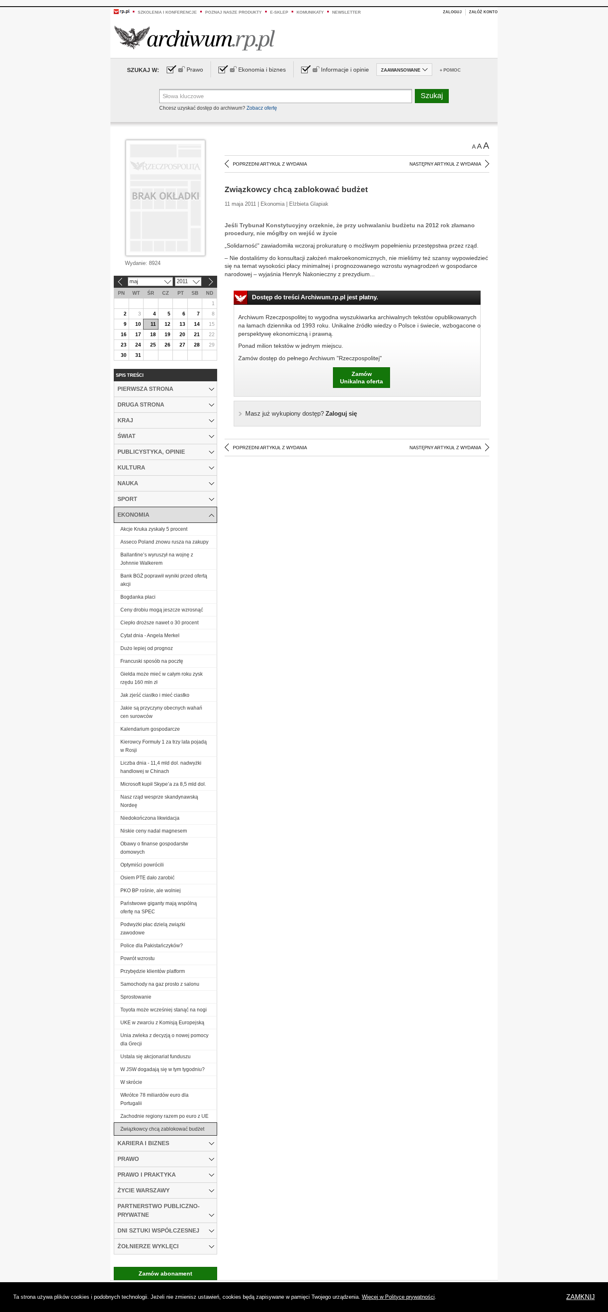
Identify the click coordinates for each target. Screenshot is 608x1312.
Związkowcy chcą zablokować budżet (162, 1129)
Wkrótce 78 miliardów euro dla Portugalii (154, 1099)
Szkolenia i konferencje (167, 12)
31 (138, 355)
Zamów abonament (165, 1273)
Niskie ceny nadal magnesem (153, 831)
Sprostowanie (135, 997)
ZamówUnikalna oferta (361, 378)
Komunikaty (310, 12)
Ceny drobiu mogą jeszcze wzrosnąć (161, 610)
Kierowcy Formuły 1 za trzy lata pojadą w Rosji (163, 746)
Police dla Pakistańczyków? (151, 945)
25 (153, 345)
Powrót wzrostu (137, 958)
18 (153, 334)
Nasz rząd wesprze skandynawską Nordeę (159, 801)
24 (138, 345)
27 (182, 345)
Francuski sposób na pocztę (151, 661)
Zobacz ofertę (262, 108)
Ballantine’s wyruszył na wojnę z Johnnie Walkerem (156, 559)
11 (153, 324)
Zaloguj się (301, 413)
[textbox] (285, 96)
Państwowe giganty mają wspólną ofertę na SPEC (158, 907)
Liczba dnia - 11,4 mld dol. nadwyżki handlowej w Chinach (160, 767)
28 (197, 345)
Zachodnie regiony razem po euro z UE (164, 1116)
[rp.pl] (121, 11)
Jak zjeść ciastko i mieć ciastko (154, 695)
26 (167, 345)
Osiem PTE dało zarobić (147, 878)
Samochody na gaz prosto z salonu (159, 984)
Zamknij (580, 1296)
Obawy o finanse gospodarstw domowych (154, 848)
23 (124, 345)
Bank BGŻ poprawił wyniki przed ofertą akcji (163, 580)
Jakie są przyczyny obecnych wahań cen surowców (161, 712)
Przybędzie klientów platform (152, 971)
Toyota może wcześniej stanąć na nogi (163, 1010)
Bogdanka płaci (138, 597)
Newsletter (346, 12)
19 (167, 334)
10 (138, 324)
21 (197, 334)
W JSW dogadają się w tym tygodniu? (162, 1069)
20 (182, 334)
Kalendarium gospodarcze (150, 729)
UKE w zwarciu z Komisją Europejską (162, 1023)
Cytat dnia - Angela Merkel (150, 635)
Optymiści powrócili (142, 865)
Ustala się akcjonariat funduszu (155, 1056)
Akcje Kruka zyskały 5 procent (153, 529)
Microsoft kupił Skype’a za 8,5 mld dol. (163, 784)
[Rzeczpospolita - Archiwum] (195, 38)
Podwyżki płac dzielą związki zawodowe (152, 929)
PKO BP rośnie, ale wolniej (150, 890)
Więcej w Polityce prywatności (398, 1297)
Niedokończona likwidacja (150, 818)
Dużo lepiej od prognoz (146, 648)
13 (182, 324)
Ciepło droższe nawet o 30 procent (159, 623)
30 (124, 355)
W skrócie (131, 1082)
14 (197, 324)
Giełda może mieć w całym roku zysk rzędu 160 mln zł (161, 678)
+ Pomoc (450, 69)
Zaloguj (452, 12)
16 (124, 334)
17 (138, 334)
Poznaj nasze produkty (233, 12)
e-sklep (279, 12)
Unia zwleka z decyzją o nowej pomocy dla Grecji (164, 1040)
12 (167, 324)
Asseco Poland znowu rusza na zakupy (164, 542)
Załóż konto (483, 12)
